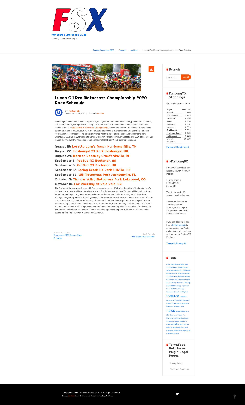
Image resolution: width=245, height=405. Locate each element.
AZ (167, 282)
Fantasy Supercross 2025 (69, 34)
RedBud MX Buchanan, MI (96, 160)
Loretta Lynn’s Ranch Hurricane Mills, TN (104, 146)
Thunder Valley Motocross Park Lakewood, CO (109, 179)
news (170, 310)
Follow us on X (179, 225)
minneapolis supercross (181, 303)
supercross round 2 (172, 333)
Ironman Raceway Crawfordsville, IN (101, 156)
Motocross (169, 306)
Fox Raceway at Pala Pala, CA (98, 184)
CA (170, 282)
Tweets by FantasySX (176, 243)
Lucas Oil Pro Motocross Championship (90, 128)
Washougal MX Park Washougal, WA (100, 151)
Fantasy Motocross (177, 282)
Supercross (177, 330)
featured (172, 296)
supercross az (185, 330)
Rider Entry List (184, 324)
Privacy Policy (176, 363)
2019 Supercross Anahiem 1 (175, 276)
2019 (186, 264)
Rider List (169, 327)
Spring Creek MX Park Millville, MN (104, 170)
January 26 (169, 303)
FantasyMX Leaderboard (177, 147)
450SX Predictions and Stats (175, 264)
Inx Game (71, 396)
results (175, 324)
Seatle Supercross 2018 (180, 327)
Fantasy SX (74, 111)
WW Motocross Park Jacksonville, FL (107, 174)
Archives (100, 114)
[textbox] (178, 190)
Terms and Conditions (179, 369)
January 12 (186, 300)
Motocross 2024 (179, 306)
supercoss (169, 330)
